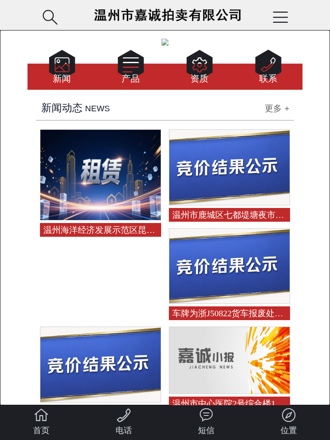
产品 (131, 69)
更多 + (277, 108)
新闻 (62, 69)
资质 (200, 69)
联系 (268, 69)
